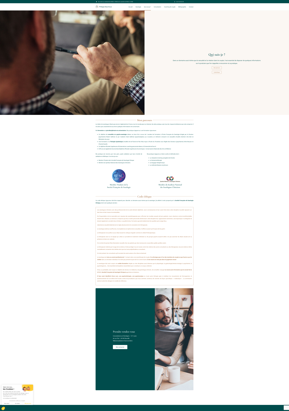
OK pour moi (28, 403)
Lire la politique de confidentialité (10, 398)
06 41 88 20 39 (180, 1)
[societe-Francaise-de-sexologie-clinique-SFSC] (119, 170)
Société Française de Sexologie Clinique (123, 160)
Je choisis (17, 403)
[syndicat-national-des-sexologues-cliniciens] (170, 176)
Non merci (6, 403)
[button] (3, 408)
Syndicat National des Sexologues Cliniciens (118, 162)
